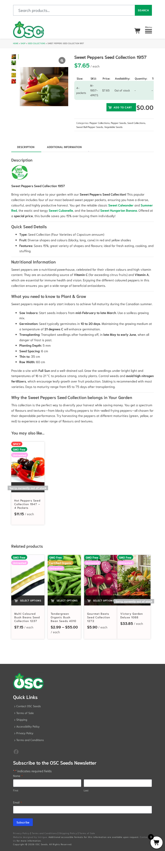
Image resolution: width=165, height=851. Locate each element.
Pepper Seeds (118, 122)
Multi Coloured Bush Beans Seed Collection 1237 (27, 617)
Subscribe (22, 822)
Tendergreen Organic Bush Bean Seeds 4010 (63, 617)
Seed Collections (36, 43)
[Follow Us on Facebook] (16, 751)
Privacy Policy (24, 733)
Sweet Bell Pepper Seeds (89, 126)
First (15, 790)
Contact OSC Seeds (28, 706)
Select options (30, 600)
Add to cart (122, 107)
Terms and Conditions (30, 740)
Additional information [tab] (64, 147)
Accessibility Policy (28, 726)
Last (86, 790)
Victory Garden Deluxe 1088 (131, 615)
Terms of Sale (25, 713)
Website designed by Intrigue (30, 836)
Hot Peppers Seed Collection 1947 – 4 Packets (27, 504)
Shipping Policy (68, 833)
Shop (23, 43)
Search (143, 10)
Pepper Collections (100, 122)
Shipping (21, 719)
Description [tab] (25, 147)
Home (15, 43)
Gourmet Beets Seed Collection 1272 (98, 617)
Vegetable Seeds (113, 126)
